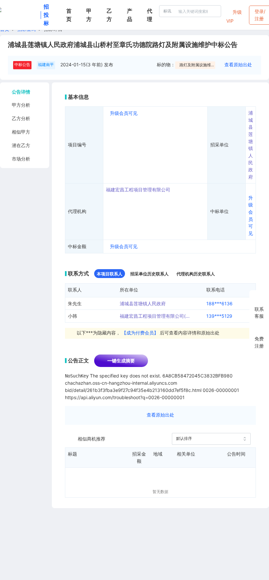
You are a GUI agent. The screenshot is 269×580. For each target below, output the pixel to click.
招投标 (46, 14)
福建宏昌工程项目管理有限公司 (138, 189)
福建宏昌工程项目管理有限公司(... (155, 316)
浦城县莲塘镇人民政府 (143, 303)
